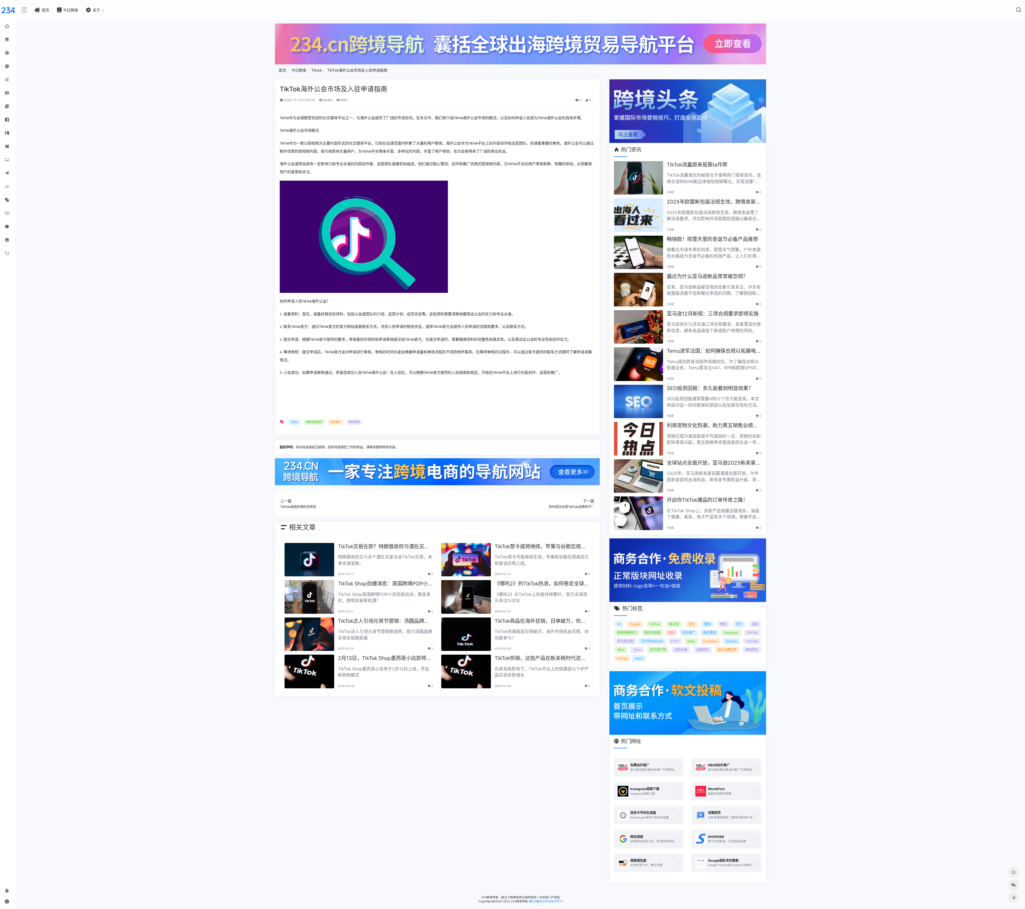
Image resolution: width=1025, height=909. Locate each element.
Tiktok (316, 70)
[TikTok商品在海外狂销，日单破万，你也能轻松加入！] (466, 634)
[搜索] (1018, 11)
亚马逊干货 (658, 650)
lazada (622, 658)
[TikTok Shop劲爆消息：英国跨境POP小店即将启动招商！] (309, 597)
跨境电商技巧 (314, 422)
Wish (620, 650)
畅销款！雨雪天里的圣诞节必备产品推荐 (712, 239)
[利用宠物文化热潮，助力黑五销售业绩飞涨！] (638, 439)
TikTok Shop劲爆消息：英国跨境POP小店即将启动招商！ (385, 584)
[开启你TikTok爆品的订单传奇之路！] (638, 513)
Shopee (731, 641)
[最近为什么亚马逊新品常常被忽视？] (638, 289)
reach (639, 658)
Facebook (731, 633)
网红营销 (354, 422)
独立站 (674, 624)
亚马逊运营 (625, 641)
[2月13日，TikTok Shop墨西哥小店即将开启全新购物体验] (309, 671)
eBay (691, 641)
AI (618, 624)
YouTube (752, 641)
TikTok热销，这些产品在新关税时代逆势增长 (540, 658)
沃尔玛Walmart (652, 641)
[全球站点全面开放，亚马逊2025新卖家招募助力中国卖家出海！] (638, 476)
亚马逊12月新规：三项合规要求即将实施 (713, 313)
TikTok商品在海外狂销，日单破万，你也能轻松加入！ (540, 621)
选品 (755, 624)
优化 (691, 624)
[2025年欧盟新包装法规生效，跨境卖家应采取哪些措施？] (638, 215)
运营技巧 (702, 650)
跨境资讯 (752, 650)
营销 (707, 624)
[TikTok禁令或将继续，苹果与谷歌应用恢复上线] (466, 560)
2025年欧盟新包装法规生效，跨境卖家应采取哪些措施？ (714, 202)
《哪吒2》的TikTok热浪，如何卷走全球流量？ (542, 584)
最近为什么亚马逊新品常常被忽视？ (707, 276)
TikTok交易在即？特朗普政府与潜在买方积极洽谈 (383, 546)
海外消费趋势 (727, 650)
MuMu (327, 100)
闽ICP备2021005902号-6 (546, 901)
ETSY (675, 641)
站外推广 (335, 422)
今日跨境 (298, 70)
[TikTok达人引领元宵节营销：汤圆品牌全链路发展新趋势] (309, 634)
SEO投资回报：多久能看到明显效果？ (710, 388)
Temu (637, 650)
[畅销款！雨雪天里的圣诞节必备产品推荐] (638, 252)
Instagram (710, 641)
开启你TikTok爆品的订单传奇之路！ (707, 500)
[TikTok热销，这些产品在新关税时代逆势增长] (466, 671)
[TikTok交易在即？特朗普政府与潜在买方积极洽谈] (309, 560)
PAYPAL (752, 633)
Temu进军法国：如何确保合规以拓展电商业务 (714, 351)
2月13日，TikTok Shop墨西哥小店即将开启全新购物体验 (384, 658)
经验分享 (681, 650)
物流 (723, 624)
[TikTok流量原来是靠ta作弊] (638, 178)
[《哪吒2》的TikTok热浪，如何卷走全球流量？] (466, 597)
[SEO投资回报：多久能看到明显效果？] (638, 401)
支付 (739, 624)
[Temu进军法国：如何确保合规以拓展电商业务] (638, 364)
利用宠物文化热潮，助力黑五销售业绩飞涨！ (712, 425)
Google (635, 624)
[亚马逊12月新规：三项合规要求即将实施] (638, 327)
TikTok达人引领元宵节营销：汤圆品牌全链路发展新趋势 (383, 621)
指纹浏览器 (652, 633)
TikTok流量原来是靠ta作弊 (697, 164)
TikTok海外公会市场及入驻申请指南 (357, 70)
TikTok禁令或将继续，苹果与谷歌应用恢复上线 (540, 546)
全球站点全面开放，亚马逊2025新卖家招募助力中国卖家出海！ (714, 463)
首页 (282, 70)
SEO (671, 633)
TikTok (294, 422)
